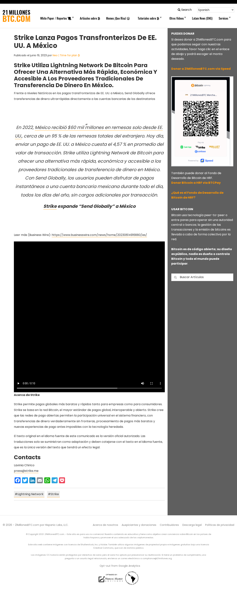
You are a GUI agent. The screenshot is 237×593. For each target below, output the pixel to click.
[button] (185, 10)
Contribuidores (169, 525)
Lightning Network (30, 494)
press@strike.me (26, 471)
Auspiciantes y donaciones (139, 525)
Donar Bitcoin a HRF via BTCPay (196, 183)
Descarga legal (192, 525)
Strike (50, 206)
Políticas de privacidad (219, 525)
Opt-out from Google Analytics (120, 566)
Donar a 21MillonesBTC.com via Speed (201, 69)
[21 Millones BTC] (16, 16)
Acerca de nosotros (105, 525)
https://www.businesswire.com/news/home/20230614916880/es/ (99, 235)
